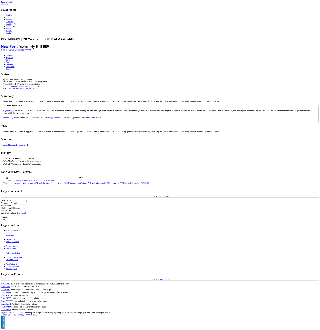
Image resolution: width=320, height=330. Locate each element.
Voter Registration (13, 253)
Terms (14, 315)
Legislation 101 (12, 264)
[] (23, 213)
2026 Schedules (12, 230)
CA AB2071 (6, 304)
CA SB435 (5, 292)
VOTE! (9, 31)
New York (9, 46)
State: (3, 201)
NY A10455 (6, 284)
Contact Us (5, 315)
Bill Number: (6, 205)
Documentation (12, 246)
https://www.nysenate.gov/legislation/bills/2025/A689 (33, 180)
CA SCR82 (5, 289)
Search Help (11, 248)
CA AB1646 (6, 310)
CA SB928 (5, 307)
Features (9, 19)
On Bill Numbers (13, 266)
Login (8, 33)
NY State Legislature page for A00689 (16, 50)
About (8, 17)
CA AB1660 (6, 298)
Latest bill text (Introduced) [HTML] (22, 88)
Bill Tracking (11, 26)
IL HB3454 (5, 287)
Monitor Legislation (11, 117)
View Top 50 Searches (160, 196)
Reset (3, 220)
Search (8, 28)
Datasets (9, 22)
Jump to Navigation (8, 2)
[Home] (4, 4)
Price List (10, 235)
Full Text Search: (8, 210)
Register (9, 15)
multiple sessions (53, 117)
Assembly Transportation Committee (24, 86)
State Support (11, 269)
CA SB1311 (6, 295)
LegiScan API (11, 24)
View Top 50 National (160, 279)
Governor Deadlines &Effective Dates (15, 258)
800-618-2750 (31, 315)
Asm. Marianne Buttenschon (14, 145)
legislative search (94, 117)
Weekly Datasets (12, 242)
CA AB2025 (6, 301)
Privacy (21, 315)
